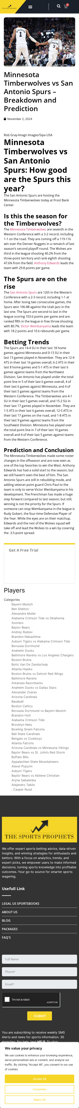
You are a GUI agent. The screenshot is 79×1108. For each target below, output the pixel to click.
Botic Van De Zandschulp (30, 664)
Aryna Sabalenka (24, 780)
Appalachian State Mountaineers (35, 762)
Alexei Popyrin (22, 766)
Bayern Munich (22, 604)
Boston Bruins (21, 660)
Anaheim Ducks (23, 650)
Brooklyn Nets (22, 725)
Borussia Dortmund (26, 646)
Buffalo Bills (20, 757)
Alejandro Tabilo (23, 785)
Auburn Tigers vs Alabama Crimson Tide (41, 641)
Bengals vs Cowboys (27, 738)
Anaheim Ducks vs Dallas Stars (34, 687)
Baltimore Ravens (24, 678)
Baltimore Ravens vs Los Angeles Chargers (43, 655)
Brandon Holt (21, 715)
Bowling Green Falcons (28, 729)
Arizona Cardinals (24, 697)
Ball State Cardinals (26, 734)
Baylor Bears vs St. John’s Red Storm (38, 752)
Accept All (39, 1078)
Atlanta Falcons (23, 743)
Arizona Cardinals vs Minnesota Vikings (40, 748)
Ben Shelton (20, 609)
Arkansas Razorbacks (27, 683)
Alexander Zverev (24, 692)
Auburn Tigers (22, 771)
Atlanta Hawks (22, 669)
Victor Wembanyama (36, 326)
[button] (30, 7)
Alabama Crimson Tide (28, 720)
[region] (39, 1075)
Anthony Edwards (47, 263)
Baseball (18, 701)
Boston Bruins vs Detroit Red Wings (37, 674)
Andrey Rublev (22, 632)
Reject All (39, 1099)
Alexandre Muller (24, 613)
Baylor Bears (21, 627)
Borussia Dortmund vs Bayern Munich (39, 711)
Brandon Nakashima (26, 637)
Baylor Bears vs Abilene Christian (35, 775)
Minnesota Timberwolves (28, 229)
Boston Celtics (22, 706)
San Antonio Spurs (23, 292)
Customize (39, 1089)
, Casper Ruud (22, 789)
